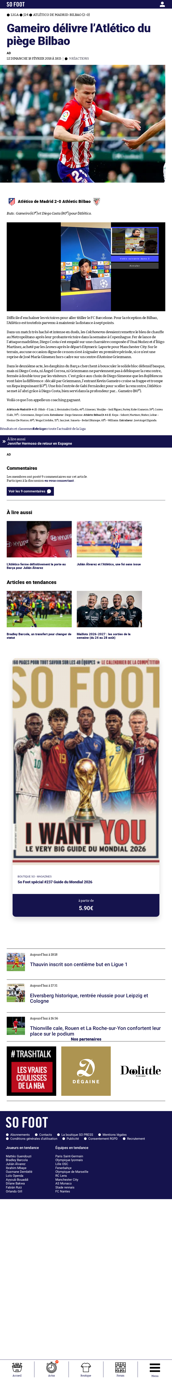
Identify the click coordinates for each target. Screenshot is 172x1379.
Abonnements (20, 1135)
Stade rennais (64, 1187)
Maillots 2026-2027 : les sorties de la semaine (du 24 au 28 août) (103, 594)
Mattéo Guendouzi (18, 1156)
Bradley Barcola (17, 1160)
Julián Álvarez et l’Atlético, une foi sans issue (109, 522)
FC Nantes (62, 1191)
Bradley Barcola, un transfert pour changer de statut (38, 594)
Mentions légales (115, 1135)
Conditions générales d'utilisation (33, 1139)
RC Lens (61, 1176)
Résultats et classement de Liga (23, 428)
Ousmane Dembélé (19, 1172)
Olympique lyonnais (69, 1160)
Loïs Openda (14, 1176)
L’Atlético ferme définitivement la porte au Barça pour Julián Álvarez (38, 524)
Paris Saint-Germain (69, 1156)
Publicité (73, 1139)
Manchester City (66, 1180)
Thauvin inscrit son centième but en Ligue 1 (39, 950)
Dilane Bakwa (15, 1183)
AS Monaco (63, 1183)
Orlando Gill (14, 1191)
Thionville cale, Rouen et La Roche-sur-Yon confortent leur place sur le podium (65, 1014)
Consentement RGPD (103, 1139)
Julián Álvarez (15, 1164)
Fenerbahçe (63, 1168)
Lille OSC (61, 1164)
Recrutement (136, 1139)
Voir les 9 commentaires (27, 491)
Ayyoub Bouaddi (17, 1180)
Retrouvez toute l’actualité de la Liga (59, 428)
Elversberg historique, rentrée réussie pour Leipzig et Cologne (52, 981)
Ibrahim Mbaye (16, 1168)
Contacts (45, 1135)
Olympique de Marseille (71, 1172)
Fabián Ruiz (14, 1187)
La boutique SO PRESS (77, 1135)
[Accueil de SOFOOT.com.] (27, 4)
